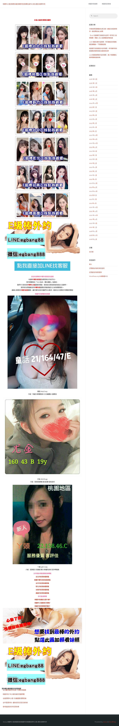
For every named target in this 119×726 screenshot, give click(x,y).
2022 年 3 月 (93, 171)
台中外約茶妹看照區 (42, 583)
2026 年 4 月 (93, 95)
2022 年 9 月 (93, 147)
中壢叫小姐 (31, 285)
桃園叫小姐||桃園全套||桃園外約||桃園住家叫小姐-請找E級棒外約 (24, 4)
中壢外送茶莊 (36, 279)
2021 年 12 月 (93, 183)
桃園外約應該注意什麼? (42, 600)
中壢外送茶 (24, 290)
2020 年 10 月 (93, 215)
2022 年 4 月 (93, 167)
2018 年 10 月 (93, 235)
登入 (90, 264)
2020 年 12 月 (93, 207)
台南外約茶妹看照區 (42, 590)
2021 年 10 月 (93, 191)
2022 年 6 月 (93, 159)
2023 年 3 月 (93, 123)
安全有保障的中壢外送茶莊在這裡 (42, 276)
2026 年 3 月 (93, 99)
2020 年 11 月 (93, 211)
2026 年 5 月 (93, 91)
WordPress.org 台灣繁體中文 (98, 276)
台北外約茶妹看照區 (42, 577)
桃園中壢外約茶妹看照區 (42, 580)
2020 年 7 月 (93, 227)
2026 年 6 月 (93, 87)
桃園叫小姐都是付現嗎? (42, 603)
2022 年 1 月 (93, 179)
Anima (105, 722)
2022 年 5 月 (93, 163)
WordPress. (112, 722)
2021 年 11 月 (93, 187)
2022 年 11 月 (93, 139)
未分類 (91, 252)
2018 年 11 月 (93, 231)
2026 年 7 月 (93, 83)
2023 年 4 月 (93, 119)
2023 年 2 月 (93, 127)
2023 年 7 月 (93, 107)
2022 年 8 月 (93, 151)
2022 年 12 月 (93, 135)
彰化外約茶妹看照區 (42, 586)
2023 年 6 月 (93, 111)
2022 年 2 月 (93, 175)
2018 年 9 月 (93, 239)
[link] (114, 4)
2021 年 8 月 (93, 195)
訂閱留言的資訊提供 (95, 272)
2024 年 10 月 (93, 103)
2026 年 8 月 (93, 79)
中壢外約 (37, 287)
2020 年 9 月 (93, 219)
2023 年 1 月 (93, 131)
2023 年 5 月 (93, 115)
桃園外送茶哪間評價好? (42, 606)
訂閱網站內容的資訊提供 (96, 268)
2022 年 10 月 (93, 143)
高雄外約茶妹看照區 (42, 593)
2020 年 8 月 (93, 223)
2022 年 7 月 (93, 155)
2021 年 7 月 (93, 199)
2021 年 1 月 (93, 203)
